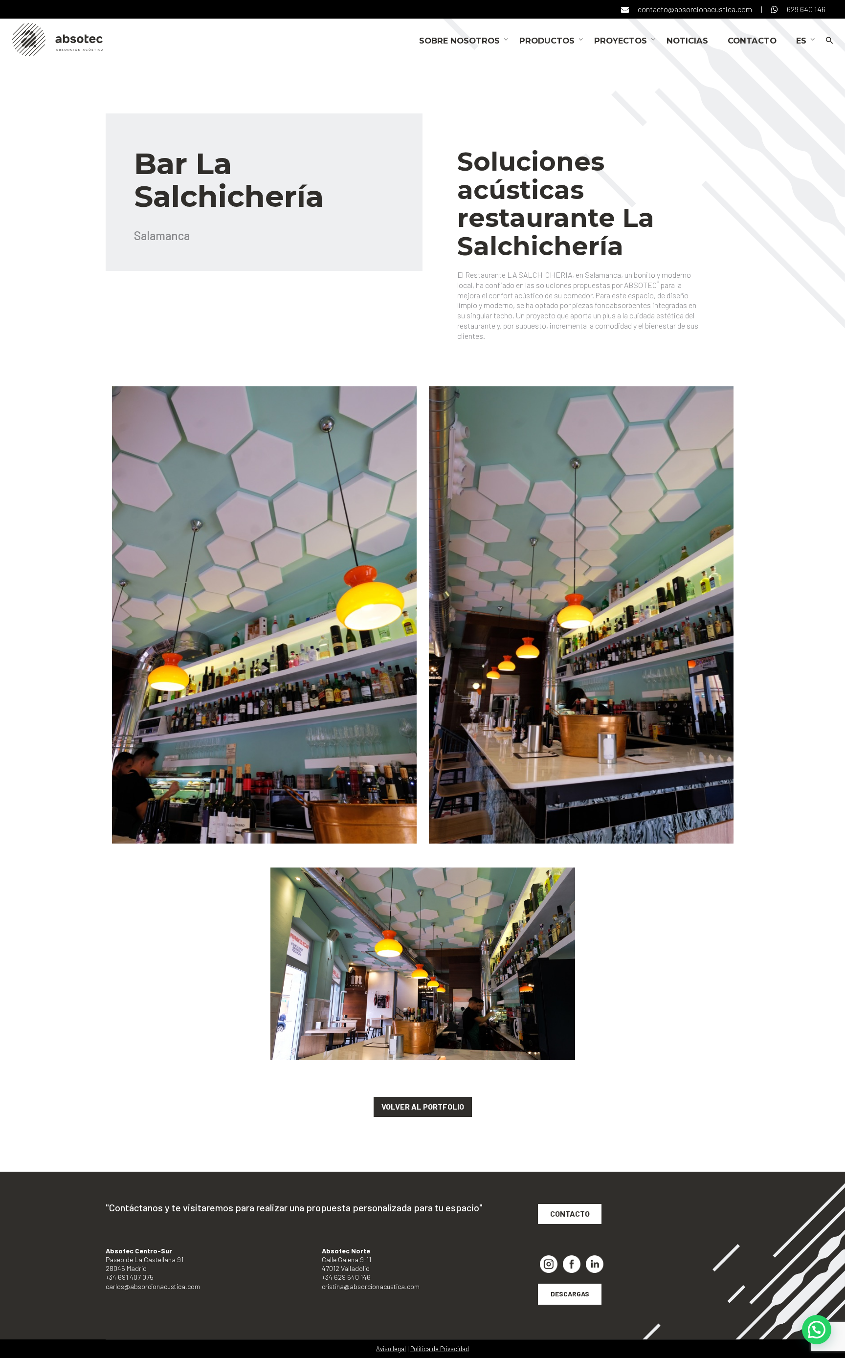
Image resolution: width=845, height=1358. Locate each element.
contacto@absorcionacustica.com (695, 9)
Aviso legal (391, 1349)
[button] (816, 1329)
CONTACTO (570, 1213)
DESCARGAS (570, 1294)
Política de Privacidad (439, 1349)
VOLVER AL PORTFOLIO (422, 1106)
